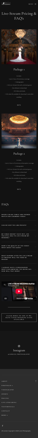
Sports (5, 394)
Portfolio (6, 385)
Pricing (5, 398)
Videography (8, 389)
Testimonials (8, 406)
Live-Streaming (9, 402)
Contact (6, 411)
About (4, 381)
